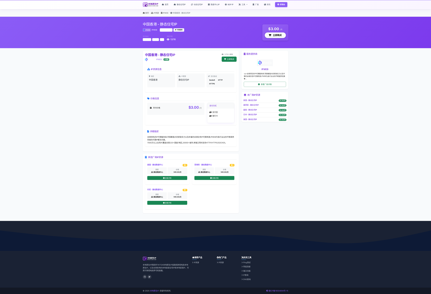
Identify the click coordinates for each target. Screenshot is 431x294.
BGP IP (230, 4)
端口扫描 (246, 271)
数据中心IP (215, 4)
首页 (166, 4)
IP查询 (245, 275)
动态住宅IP (198, 4)
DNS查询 (247, 279)
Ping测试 (247, 262)
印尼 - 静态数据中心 (155, 189)
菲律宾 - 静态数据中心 (203, 165)
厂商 (257, 4)
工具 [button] (243, 4)
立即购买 (277, 35)
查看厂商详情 (266, 84)
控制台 (282, 4)
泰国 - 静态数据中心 (155, 165)
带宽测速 (246, 266)
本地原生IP (154, 291)
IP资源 (196, 262)
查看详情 (168, 178)
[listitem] (265, 100)
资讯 (268, 4)
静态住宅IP (181, 4)
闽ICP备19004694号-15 (278, 291)
